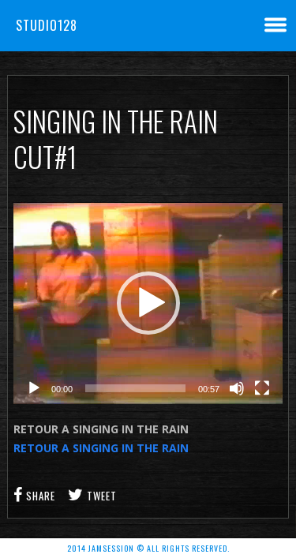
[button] (148, 303)
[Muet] (237, 388)
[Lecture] (34, 388)
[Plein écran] (262, 388)
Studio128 (46, 25)
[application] (148, 303)
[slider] (135, 388)
